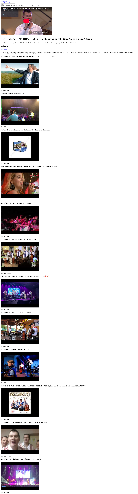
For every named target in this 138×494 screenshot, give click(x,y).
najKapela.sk (4, 1)
